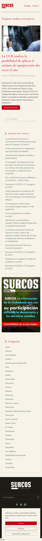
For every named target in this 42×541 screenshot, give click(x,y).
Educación (9, 399)
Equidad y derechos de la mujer (18, 411)
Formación (9, 415)
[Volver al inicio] (7, 6)
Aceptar (21, 523)
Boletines (9, 371)
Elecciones (9, 407)
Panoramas (9, 431)
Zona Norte (9, 467)
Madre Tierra (10, 423)
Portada (27, 6)
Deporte (8, 391)
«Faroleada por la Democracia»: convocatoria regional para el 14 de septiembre (19, 206)
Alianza (8, 351)
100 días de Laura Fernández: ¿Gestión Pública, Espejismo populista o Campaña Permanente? (21, 223)
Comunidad (10, 379)
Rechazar (21, 529)
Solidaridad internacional (15, 455)
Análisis (8, 359)
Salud (7, 443)
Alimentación (10, 355)
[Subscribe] (38, 497)
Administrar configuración (21, 534)
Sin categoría (10, 451)
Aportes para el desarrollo (15, 363)
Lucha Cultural (11, 419)
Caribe (7, 375)
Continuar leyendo (11, 107)
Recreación (9, 439)
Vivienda (8, 463)
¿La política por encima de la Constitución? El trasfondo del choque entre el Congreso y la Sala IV (20, 142)
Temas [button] (35, 6)
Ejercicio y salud (11, 403)
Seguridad (9, 447)
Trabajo (8, 459)
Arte (7, 367)
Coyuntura (9, 383)
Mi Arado (9, 427)
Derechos (31, 76)
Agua (7, 347)
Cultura (8, 387)
